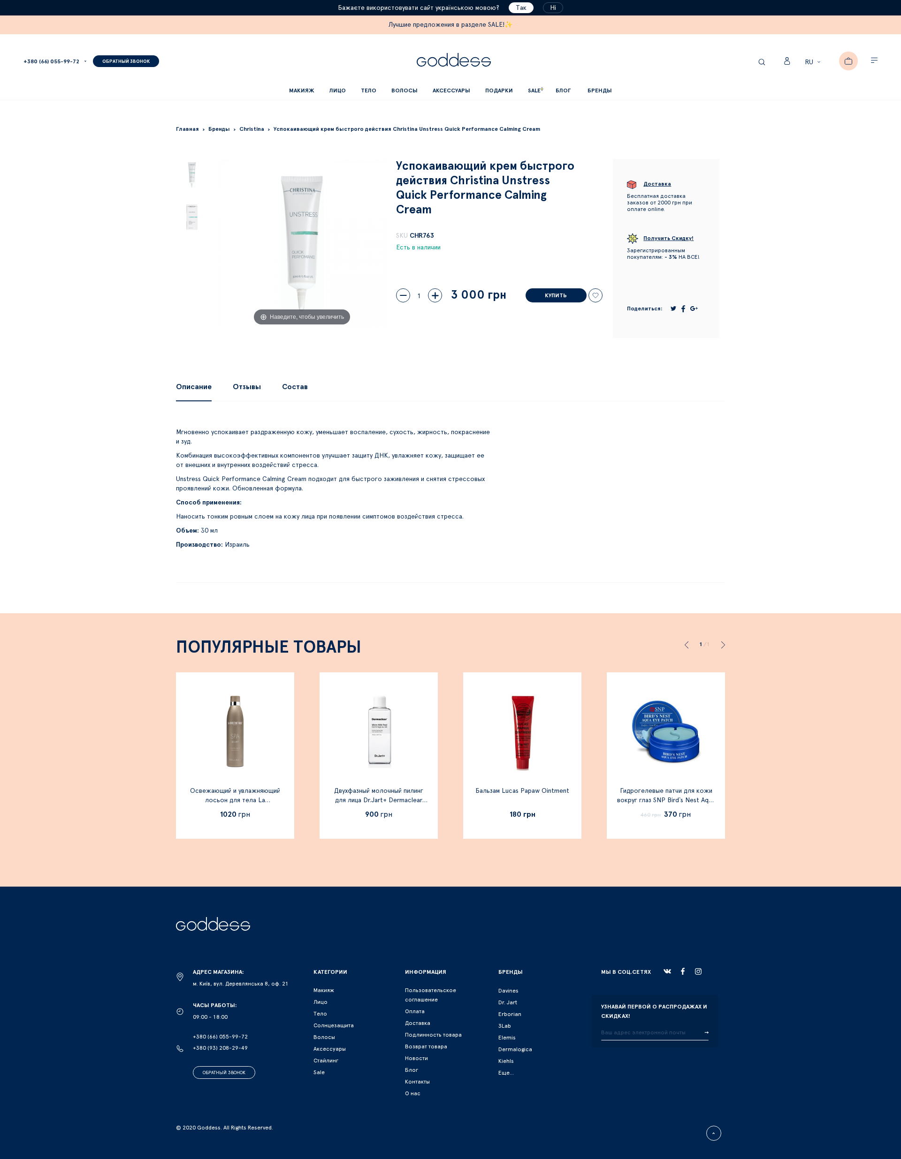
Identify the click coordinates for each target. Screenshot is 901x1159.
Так (521, 8)
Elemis (507, 1037)
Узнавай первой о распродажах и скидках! (654, 1011)
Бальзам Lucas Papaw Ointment (522, 791)
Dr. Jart (507, 1002)
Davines (508, 990)
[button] (814, 62)
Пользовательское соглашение (430, 994)
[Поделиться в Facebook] (683, 308)
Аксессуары (329, 1049)
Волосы (324, 1037)
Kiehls (506, 1061)
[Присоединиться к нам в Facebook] (683, 971)
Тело (320, 1013)
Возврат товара (426, 1046)
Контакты (417, 1081)
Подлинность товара (433, 1035)
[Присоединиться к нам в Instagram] (698, 971)
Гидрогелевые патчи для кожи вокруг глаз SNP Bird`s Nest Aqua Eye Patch (666, 800)
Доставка (417, 1023)
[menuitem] (563, 91)
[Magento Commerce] (454, 61)
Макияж (323, 990)
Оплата (415, 1011)
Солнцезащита (333, 1025)
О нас (412, 1093)
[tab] (194, 386)
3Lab (504, 1026)
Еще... (506, 1073)
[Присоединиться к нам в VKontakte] (667, 971)
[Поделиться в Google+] (694, 308)
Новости (416, 1058)
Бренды (600, 90)
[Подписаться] (706, 1032)
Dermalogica (515, 1049)
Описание (194, 387)
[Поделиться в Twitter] (673, 308)
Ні (553, 8)
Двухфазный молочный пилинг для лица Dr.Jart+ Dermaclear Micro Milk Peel (378, 800)
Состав (295, 387)
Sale (319, 1072)
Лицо (320, 1002)
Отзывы (247, 387)
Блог (411, 1070)
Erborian (509, 1014)
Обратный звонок (224, 1072)
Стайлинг (325, 1060)
